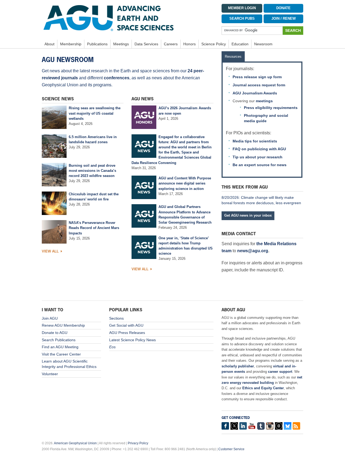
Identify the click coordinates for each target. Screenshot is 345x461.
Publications (97, 44)
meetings (264, 101)
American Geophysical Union (75, 443)
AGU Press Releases (127, 332)
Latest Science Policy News (132, 340)
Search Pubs (242, 19)
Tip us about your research (257, 157)
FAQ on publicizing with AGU (259, 149)
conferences (116, 78)
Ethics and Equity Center (263, 388)
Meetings (121, 44)
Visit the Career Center (61, 354)
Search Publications (58, 340)
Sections (116, 318)
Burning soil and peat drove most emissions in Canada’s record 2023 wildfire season (92, 170)
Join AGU (50, 318)
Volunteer (50, 374)
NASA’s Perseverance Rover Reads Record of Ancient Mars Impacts (94, 228)
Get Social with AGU (126, 325)
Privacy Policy (138, 443)
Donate (283, 8)
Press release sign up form (257, 77)
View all (50, 251)
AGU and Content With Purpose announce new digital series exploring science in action (184, 183)
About (49, 44)
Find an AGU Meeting (60, 347)
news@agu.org (252, 250)
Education (240, 44)
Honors (189, 44)
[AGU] (127, 17)
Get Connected (236, 417)
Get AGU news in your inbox (248, 215)
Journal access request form (259, 85)
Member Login (242, 8)
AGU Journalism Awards (255, 93)
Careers (171, 44)
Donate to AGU (54, 332)
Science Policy (213, 44)
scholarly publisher (238, 366)
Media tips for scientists (255, 141)
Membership (70, 44)
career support (280, 372)
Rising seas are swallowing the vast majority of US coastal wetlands (94, 113)
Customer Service (231, 449)
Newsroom (263, 44)
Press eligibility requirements (271, 107)
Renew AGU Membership (63, 325)
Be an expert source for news (260, 165)
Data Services (146, 44)
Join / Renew (283, 19)
